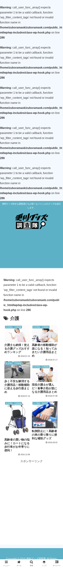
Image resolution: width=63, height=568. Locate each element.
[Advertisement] (31, 251)
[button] (56, 390)
